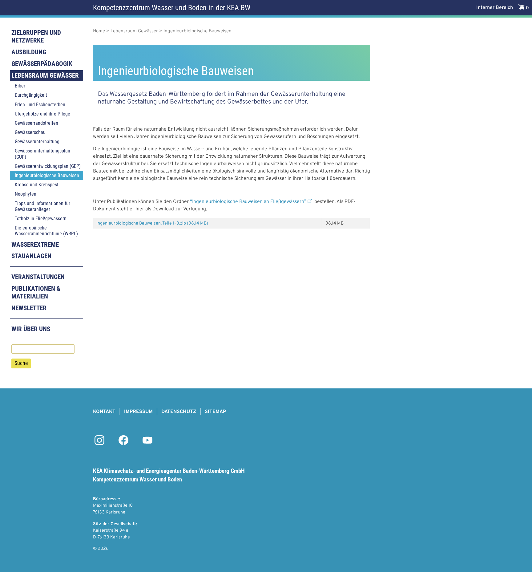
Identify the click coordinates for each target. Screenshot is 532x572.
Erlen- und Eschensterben (40, 105)
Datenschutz (178, 412)
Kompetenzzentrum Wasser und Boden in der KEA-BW (171, 7)
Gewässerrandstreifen (36, 123)
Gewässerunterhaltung (37, 141)
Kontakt (104, 412)
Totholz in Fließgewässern (40, 218)
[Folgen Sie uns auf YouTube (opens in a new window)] (147, 443)
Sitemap (215, 412)
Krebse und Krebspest (36, 185)
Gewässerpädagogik (41, 63)
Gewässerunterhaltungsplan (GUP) (42, 154)
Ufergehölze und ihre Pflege (42, 114)
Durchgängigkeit (31, 95)
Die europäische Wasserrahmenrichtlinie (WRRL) (46, 231)
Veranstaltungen (38, 277)
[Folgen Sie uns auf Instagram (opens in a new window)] (99, 443)
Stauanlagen (31, 256)
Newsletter (28, 308)
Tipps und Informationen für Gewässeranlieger (42, 206)
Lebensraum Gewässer (45, 75)
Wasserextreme (35, 244)
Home (99, 31)
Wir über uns (30, 329)
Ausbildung (28, 52)
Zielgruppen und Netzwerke (36, 36)
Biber (20, 86)
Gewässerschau (30, 132)
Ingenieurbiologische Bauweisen (47, 175)
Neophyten (25, 194)
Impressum (138, 412)
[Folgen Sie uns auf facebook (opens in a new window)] (123, 443)
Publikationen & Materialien (35, 292)
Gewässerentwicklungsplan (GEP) (48, 166)
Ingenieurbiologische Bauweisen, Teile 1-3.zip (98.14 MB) (152, 223)
